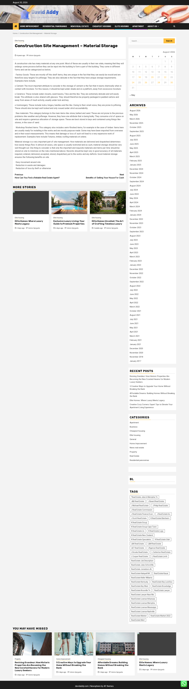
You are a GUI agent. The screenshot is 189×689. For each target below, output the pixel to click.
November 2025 (136, 123)
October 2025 (135, 127)
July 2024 (134, 190)
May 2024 (134, 198)
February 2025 (136, 161)
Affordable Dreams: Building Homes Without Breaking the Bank (113, 665)
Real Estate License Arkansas (143, 599)
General (133, 439)
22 (165, 77)
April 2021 (134, 332)
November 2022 (136, 273)
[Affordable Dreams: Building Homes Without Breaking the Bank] (115, 643)
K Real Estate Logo (155, 531)
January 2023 (135, 265)
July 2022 (134, 290)
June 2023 (134, 244)
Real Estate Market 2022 (160, 616)
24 (133, 82)
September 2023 (137, 231)
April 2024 (134, 202)
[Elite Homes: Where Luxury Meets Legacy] (31, 202)
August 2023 (135, 236)
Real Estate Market (139, 616)
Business (133, 427)
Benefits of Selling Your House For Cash (105, 176)
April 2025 (134, 152)
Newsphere (95, 686)
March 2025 (135, 156)
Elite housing (122, 26)
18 (139, 77)
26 (146, 82)
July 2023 (134, 240)
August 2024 (135, 186)
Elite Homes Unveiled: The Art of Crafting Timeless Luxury (107, 222)
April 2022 (134, 302)
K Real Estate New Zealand (142, 535)
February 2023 (136, 261)
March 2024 (135, 206)
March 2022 (135, 307)
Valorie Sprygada (34, 55)
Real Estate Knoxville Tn (140, 590)
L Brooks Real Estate (139, 552)
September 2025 (137, 131)
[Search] (174, 26)
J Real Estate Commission (141, 510)
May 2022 (134, 298)
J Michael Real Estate (139, 506)
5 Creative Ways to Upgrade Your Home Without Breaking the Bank (73, 665)
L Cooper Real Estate (139, 556)
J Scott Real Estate (139, 518)
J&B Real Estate (137, 501)
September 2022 (137, 282)
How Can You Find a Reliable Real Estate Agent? (37, 176)
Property (133, 452)
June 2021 (134, 323)
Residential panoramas (55, 26)
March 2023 (135, 256)
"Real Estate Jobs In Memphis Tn (144, 497)
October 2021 (135, 311)
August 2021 (135, 315)
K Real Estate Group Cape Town (144, 527)
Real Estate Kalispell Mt (140, 573)
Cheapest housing (101, 26)
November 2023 (136, 223)
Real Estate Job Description (142, 561)
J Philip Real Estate (160, 506)
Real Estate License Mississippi (143, 607)
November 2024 (136, 173)
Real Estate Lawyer (162, 590)
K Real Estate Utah (162, 539)
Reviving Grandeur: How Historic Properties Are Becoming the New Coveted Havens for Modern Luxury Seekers (150, 379)
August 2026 (135, 110)
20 (152, 77)
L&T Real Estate (137, 548)
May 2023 (134, 248)
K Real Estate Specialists (141, 539)
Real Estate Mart (138, 620)
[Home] (15, 26)
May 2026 (134, 115)
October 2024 (135, 177)
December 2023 (136, 219)
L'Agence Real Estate (156, 548)
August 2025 (135, 135)
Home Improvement (29, 26)
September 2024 (137, 181)
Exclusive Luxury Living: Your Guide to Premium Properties (69, 222)
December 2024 (136, 169)
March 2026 (135, 119)
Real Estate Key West (139, 586)
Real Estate (134, 456)
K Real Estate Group (139, 523)
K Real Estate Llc (137, 531)
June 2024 (134, 194)
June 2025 (134, 144)
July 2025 (134, 140)
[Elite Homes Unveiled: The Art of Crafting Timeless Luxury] (108, 202)
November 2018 (136, 357)
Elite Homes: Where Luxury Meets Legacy (29, 222)
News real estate (80, 26)
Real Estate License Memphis (143, 603)
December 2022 (136, 269)
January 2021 (135, 344)
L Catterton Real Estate (161, 552)
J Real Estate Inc (163, 514)
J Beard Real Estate (156, 501)
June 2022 (134, 294)
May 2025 (134, 148)
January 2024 (135, 215)
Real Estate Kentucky (139, 582)
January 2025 (135, 165)
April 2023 (134, 252)
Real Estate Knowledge (161, 586)
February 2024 (136, 211)
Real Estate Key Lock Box (162, 582)
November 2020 (136, 353)
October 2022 (135, 277)
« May (132, 95)
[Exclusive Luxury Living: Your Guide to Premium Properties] (69, 202)
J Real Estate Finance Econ (142, 514)
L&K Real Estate (137, 544)
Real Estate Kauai (161, 573)
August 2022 (135, 286)
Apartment (138, 26)
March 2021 (135, 336)
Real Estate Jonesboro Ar (141, 569)
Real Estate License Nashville (143, 612)
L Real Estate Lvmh (159, 556)
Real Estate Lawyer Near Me (142, 595)
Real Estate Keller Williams (141, 578)
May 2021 (134, 328)
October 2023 (135, 227)
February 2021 (136, 340)
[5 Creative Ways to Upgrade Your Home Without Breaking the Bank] (73, 643)
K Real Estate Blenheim (160, 518)
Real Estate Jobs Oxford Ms (142, 565)
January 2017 (135, 361)
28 (159, 82)
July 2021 (134, 319)
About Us (152, 26)
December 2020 (136, 348)
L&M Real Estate (154, 544)
